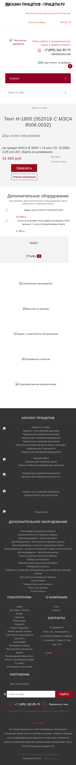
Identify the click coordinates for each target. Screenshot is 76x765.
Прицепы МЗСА (41, 458)
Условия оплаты (59, 161)
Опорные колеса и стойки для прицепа (38, 535)
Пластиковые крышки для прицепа (38, 531)
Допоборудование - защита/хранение (38, 538)
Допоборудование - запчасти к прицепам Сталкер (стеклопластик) (38, 549)
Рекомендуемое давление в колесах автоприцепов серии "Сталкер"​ (19, 659)
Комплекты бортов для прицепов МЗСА (38, 563)
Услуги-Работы (38, 591)
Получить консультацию (24, 176)
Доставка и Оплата (19, 610)
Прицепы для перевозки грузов (41, 462)
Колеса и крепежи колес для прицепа (38, 556)
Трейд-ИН (19, 624)
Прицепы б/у (41, 512)
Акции (19, 606)
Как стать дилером (19, 684)
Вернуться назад (39, 107)
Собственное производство (19, 635)
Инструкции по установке (19, 667)
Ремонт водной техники (19, 631)
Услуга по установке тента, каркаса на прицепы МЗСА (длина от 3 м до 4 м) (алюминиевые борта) (43, 222)
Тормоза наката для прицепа (38, 584)
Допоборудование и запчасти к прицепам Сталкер (38, 545)
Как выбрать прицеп (19, 645)
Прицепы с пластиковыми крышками (41, 431)
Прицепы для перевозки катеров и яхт (41, 477)
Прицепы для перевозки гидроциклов (41, 473)
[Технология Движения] (18, 42)
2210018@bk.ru (60, 653)
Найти (64, 694)
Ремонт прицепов (19, 628)
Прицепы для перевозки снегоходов (41, 434)
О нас (56, 606)
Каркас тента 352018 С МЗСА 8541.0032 (43, 210)
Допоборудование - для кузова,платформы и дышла (38, 542)
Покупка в (37, 22)
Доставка (55, 156)
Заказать (24, 168)
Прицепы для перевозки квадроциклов (41, 438)
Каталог (14, 78)
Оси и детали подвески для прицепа (38, 577)
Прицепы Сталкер (41, 427)
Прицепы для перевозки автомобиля (41, 492)
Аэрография (19, 642)
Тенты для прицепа (38, 588)
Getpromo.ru (49, 758)
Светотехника (38, 580)
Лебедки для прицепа (38, 566)
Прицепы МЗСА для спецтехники (41, 495)
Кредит (19, 613)
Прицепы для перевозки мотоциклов (41, 441)
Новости (56, 610)
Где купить (19, 638)
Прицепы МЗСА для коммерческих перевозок (41, 465)
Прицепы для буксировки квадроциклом (41, 452)
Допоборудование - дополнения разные (38, 552)
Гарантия (19, 617)
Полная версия (39, 723)
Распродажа (19, 621)
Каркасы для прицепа (38, 559)
